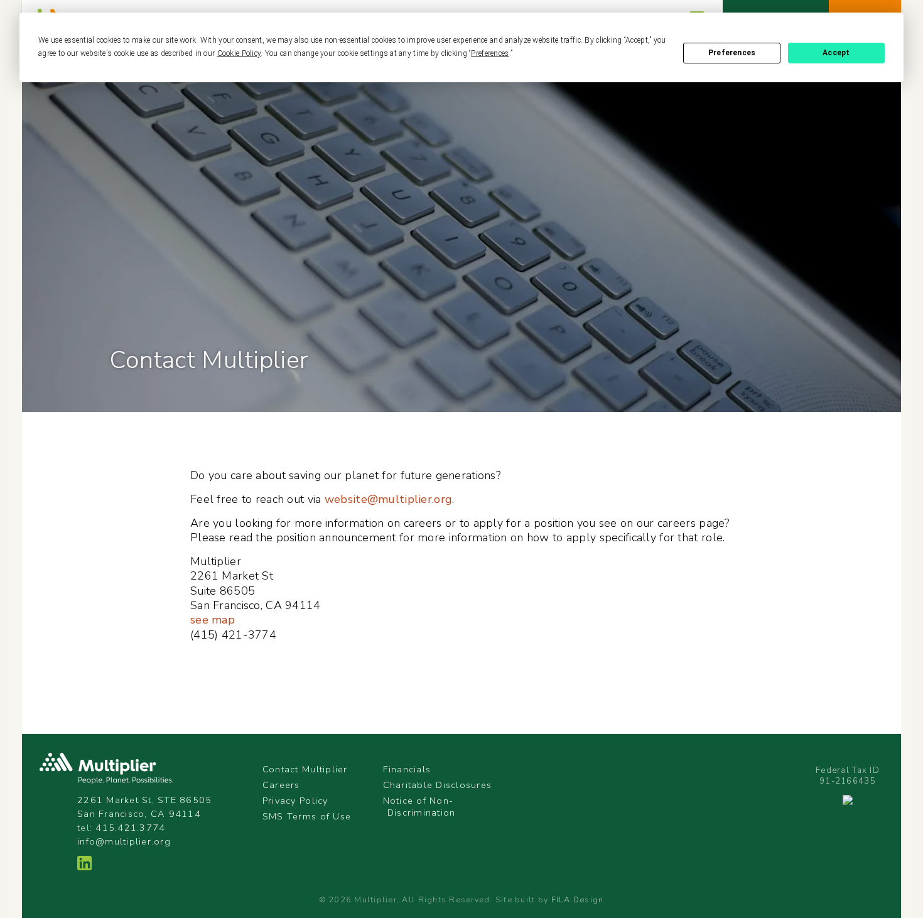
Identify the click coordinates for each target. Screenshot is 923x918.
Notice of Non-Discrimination (419, 806)
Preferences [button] (490, 53)
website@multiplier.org (388, 499)
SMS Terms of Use (306, 816)
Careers (281, 785)
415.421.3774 (130, 827)
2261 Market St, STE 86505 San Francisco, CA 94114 (144, 807)
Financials (407, 769)
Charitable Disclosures (437, 785)
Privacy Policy (295, 800)
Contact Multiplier (305, 769)
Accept (836, 52)
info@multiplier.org (124, 841)
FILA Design (577, 899)
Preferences (731, 52)
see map (212, 619)
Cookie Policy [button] (239, 53)
